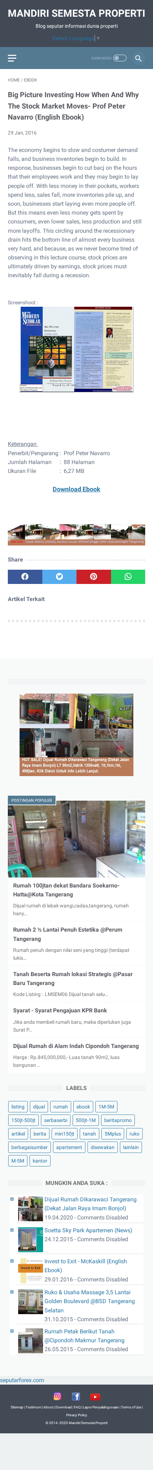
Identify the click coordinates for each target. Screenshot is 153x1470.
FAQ (77, 1407)
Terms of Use (131, 1407)
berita (39, 1134)
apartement (69, 1147)
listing (18, 1107)
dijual (39, 1107)
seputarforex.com (22, 1380)
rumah (60, 1107)
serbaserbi (55, 1120)
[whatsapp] (128, 577)
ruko (134, 1134)
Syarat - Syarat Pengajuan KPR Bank (60, 1010)
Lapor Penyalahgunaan (101, 1407)
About (48, 1407)
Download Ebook (76, 489)
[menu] (12, 58)
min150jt (64, 1134)
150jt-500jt (23, 1120)
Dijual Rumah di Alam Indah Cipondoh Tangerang (76, 1046)
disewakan (103, 1147)
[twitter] (59, 577)
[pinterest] (93, 577)
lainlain (131, 1147)
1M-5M (106, 1107)
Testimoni (33, 1407)
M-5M (17, 1161)
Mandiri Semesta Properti (76, 13)
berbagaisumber (29, 1147)
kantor (40, 1161)
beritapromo (118, 1120)
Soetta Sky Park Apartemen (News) (88, 1230)
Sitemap (17, 1407)
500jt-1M (86, 1120)
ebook (83, 1107)
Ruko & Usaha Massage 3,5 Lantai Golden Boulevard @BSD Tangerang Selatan (89, 1301)
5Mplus (113, 1134)
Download (64, 1407)
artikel (18, 1134)
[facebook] (25, 577)
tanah (89, 1134)
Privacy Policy (76, 1415)
